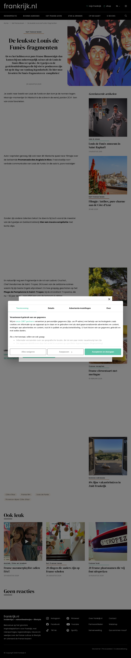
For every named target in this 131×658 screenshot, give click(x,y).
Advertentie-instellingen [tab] (80, 308)
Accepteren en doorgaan (103, 352)
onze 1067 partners (25, 321)
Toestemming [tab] (22, 308)
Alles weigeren (28, 352)
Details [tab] (51, 308)
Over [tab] (108, 308)
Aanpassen (64, 352)
